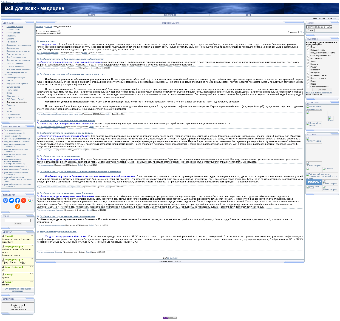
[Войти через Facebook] (17, 200)
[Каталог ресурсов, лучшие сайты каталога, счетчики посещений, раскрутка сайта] (314, 172)
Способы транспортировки (16, 139)
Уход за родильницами (14, 166)
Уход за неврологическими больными (51, 127)
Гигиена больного (11, 130)
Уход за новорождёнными (15, 169)
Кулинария (315, 70)
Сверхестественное (319, 87)
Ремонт (313, 67)
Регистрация (170, 15)
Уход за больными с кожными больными (52, 68)
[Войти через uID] (5, 200)
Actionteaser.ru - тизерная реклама (16, 2)
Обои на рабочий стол (320, 56)
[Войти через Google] (30, 200)
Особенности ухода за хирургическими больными (66, 193)
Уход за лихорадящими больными (49, 252)
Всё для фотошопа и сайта (322, 53)
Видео (313, 84)
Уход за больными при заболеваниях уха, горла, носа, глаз (18, 179)
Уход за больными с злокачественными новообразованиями (13, 161)
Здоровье (314, 61)
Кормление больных (13, 133)
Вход (248, 15)
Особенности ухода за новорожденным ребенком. (66, 133)
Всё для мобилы (317, 50)
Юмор (313, 81)
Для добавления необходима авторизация (18, 290)
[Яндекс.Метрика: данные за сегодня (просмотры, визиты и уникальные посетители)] (314, 164)
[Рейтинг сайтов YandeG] (314, 190)
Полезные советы (318, 75)
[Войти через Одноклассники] (17, 206)
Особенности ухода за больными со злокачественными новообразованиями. (80, 171)
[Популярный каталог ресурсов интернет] (314, 184)
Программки (316, 58)
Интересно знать (318, 78)
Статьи (49, 26)
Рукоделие (315, 72)
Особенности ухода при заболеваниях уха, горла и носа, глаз (72, 74)
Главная (91, 15)
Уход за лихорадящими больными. (58, 231)
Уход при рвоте (48, 41)
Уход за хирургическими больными (50, 210)
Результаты (311, 92)
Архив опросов (325, 92)
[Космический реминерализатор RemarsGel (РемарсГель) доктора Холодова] (314, 110)
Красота (314, 64)
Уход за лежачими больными (17, 142)
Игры (312, 47)
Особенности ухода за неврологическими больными (67, 120)
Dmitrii (84, 53)
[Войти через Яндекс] (23, 200)
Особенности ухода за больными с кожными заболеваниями (72, 59)
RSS (335, 18)
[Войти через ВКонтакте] (11, 200)
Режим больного (11, 136)
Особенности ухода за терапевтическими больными (67, 216)
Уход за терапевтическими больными (51, 225)
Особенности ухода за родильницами (60, 156)
